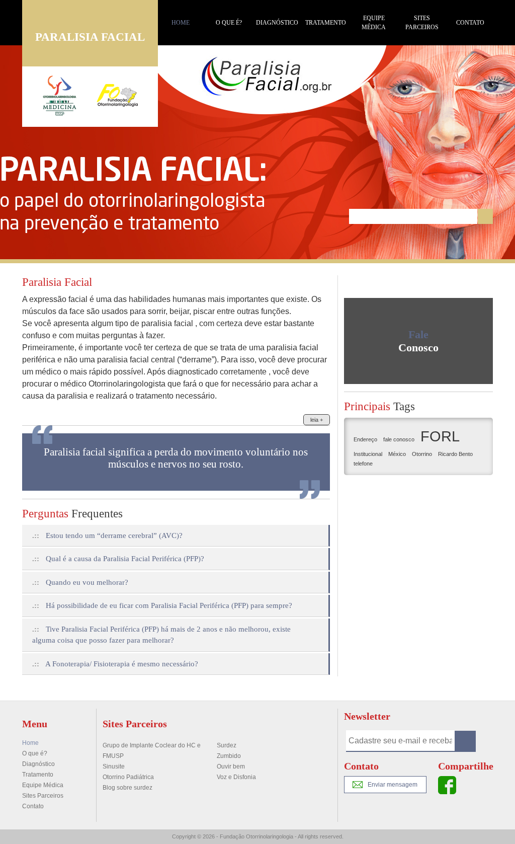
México (397, 454)
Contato (470, 22)
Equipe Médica (374, 23)
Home (180, 22)
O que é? (229, 22)
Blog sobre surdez (127, 787)
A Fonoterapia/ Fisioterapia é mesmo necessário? (115, 664)
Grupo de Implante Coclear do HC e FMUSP (152, 750)
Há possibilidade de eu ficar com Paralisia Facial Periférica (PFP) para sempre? (162, 605)
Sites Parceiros (422, 23)
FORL (440, 436)
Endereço (365, 439)
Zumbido (229, 755)
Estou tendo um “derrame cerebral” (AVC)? (107, 535)
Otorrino (422, 454)
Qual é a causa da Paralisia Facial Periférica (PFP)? (118, 559)
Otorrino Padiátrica (128, 777)
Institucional (368, 454)
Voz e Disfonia (236, 777)
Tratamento (325, 22)
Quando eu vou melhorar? (80, 582)
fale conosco (398, 439)
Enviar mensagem (392, 784)
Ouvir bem (231, 766)
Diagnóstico (277, 22)
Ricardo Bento (455, 454)
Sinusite (114, 766)
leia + (316, 420)
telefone (363, 464)
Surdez (226, 745)
